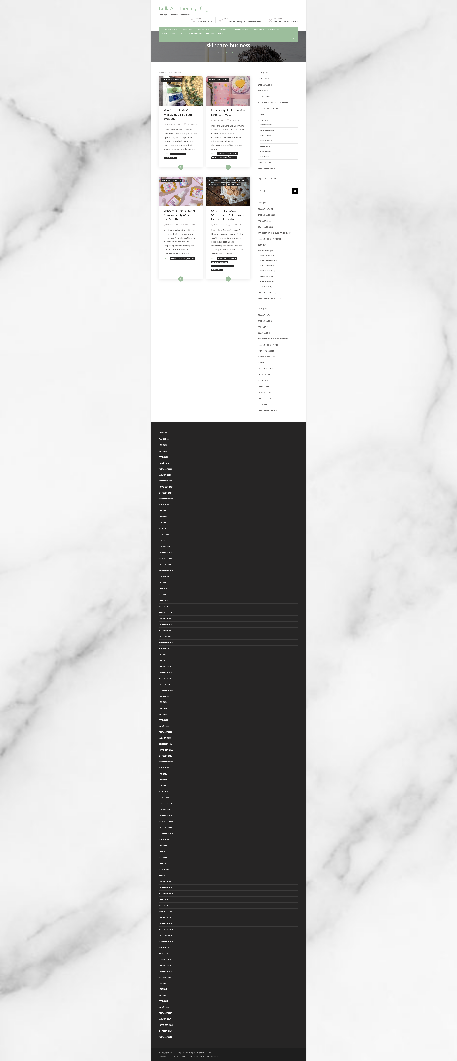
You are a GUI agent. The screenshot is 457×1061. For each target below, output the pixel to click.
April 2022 (163, 720)
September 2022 (166, 690)
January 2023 (165, 666)
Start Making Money (267, 168)
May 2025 (163, 523)
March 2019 (164, 905)
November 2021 (166, 750)
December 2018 (165, 923)
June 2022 (163, 708)
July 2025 (163, 511)
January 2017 (165, 1019)
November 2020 (166, 822)
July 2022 (163, 702)
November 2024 (166, 559)
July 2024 (163, 583)
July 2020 (163, 846)
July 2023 (163, 654)
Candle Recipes (265, 146)
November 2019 (166, 893)
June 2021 (163, 780)
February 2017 (165, 1013)
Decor (261, 115)
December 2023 (165, 624)
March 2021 (164, 798)
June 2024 (163, 588)
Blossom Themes (191, 1056)
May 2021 (163, 786)
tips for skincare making (222, 266)
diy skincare (217, 270)
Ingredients (273, 30)
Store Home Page (170, 30)
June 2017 (163, 989)
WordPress (215, 1056)
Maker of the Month (171, 80)
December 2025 (165, 481)
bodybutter (232, 154)
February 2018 (165, 959)
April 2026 (163, 457)
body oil (190, 258)
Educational (234, 184)
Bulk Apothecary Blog (184, 8)
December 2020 (165, 816)
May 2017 (163, 995)
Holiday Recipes (265, 135)
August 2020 (164, 840)
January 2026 (165, 475)
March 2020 (164, 870)
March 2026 (164, 463)
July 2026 (163, 445)
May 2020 (163, 857)
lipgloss (221, 154)
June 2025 (163, 517)
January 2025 (165, 547)
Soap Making (264, 97)
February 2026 (165, 469)
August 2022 (164, 696)
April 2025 (163, 529)
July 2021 (163, 774)
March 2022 (164, 726)
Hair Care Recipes (217, 184)
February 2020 (165, 875)
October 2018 (165, 935)
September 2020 (166, 834)
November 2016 (166, 1025)
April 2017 (163, 1001)
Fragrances (258, 30)
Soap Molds (188, 30)
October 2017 (165, 977)
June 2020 (163, 852)
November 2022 (166, 678)
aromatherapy (171, 158)
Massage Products (215, 34)
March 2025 (164, 535)
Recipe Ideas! (264, 121)
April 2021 (163, 792)
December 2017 (165, 971)
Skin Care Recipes (217, 180)
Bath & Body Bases (222, 30)
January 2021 (165, 810)
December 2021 (165, 744)
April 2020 (163, 863)
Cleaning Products (267, 130)
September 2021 (166, 762)
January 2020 (165, 881)
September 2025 (166, 499)
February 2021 (165, 804)
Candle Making (265, 85)
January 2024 (165, 618)
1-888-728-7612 (204, 21)
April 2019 (163, 899)
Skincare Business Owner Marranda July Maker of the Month (179, 215)
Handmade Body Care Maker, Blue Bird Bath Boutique (178, 114)
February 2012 (165, 1037)
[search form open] (294, 38)
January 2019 (165, 917)
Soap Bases (203, 30)
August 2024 (164, 576)
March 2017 (164, 1007)
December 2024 (165, 553)
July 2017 (163, 983)
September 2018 (166, 941)
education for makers (227, 258)
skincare (232, 158)
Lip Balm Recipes (265, 151)
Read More (177, 167)
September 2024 (166, 571)
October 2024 (165, 565)
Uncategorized (265, 162)
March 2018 (164, 953)
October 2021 (165, 756)
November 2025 (166, 487)
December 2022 (165, 672)
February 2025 (165, 541)
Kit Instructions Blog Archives (273, 103)
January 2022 (165, 738)
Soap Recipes (264, 157)
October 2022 (165, 684)
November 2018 (166, 929)
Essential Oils (241, 30)
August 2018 (164, 947)
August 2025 (164, 505)
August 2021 (164, 768)
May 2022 (163, 714)
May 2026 (163, 451)
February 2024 (165, 612)
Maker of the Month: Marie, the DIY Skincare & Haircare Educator (228, 215)
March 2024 (164, 606)
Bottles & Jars (169, 34)
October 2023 (165, 636)
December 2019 (165, 887)
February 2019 (165, 911)
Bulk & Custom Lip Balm (191, 34)
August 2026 (164, 439)
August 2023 (164, 648)
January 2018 (165, 965)
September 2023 (166, 642)
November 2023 (166, 630)
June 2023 (163, 660)
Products (263, 91)
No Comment (192, 124)
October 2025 (165, 493)
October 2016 (165, 1031)
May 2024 (163, 594)
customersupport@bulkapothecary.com (242, 21)
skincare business (177, 154)
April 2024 (163, 600)
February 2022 (165, 732)
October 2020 (165, 828)
